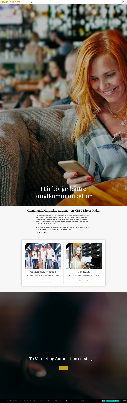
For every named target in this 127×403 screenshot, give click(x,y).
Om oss (62, 2)
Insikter (43, 2)
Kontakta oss (53, 2)
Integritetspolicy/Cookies (95, 400)
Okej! (103, 400)
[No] (124, 400)
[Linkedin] (123, 2)
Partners (70, 2)
